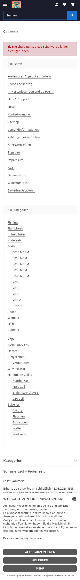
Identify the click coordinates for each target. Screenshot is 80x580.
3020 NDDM (21, 264)
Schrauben (20, 422)
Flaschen (19, 416)
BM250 (17, 306)
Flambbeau (15, 228)
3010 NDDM (21, 252)
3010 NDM (20, 258)
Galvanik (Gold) (18, 369)
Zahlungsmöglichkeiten (24, 137)
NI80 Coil (19, 387)
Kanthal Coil (21, 381)
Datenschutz (16, 175)
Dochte (12, 351)
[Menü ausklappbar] (5, 2)
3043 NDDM (21, 276)
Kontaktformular (19, 114)
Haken (12, 324)
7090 (16, 294)
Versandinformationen (23, 129)
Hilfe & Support (18, 99)
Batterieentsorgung (21, 190)
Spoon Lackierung (20, 84)
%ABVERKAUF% (18, 345)
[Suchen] (72, 15)
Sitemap (13, 122)
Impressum (15, 160)
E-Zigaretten (16, 357)
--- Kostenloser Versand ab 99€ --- (31, 91)
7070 (16, 288)
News (11, 107)
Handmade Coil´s (20, 375)
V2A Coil (18, 398)
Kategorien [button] (12, 461)
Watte (17, 428)
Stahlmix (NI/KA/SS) (26, 392)
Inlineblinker (16, 234)
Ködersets (15, 240)
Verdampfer (21, 363)
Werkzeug (19, 434)
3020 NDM (20, 270)
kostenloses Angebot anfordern (29, 76)
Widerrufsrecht (18, 183)
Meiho (12, 246)
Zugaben (14, 152)
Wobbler (13, 318)
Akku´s (17, 410)
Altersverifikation (19, 145)
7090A (17, 300)
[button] (57, 4)
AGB (11, 168)
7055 (16, 282)
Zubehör (13, 330)
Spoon (12, 312)
